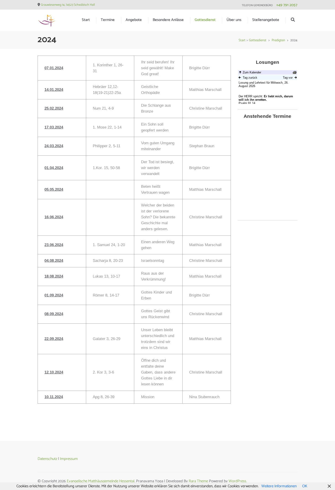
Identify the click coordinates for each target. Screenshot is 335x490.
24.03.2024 (53, 146)
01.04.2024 (53, 168)
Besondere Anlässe (168, 20)
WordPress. (238, 481)
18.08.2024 (53, 276)
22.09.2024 (53, 339)
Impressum (69, 459)
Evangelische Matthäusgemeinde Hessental (100, 481)
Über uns (234, 20)
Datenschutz (47, 459)
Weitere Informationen (279, 486)
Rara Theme (198, 481)
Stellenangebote (265, 20)
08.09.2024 (53, 314)
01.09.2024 (53, 295)
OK (304, 486)
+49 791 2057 (286, 5)
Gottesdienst (205, 20)
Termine (108, 20)
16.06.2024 (53, 217)
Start (86, 20)
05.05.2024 (53, 189)
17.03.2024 (53, 127)
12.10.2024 (53, 372)
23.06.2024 (53, 245)
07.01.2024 (53, 68)
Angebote (134, 20)
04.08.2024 (53, 260)
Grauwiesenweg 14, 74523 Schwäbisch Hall (68, 5)
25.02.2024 (53, 108)
